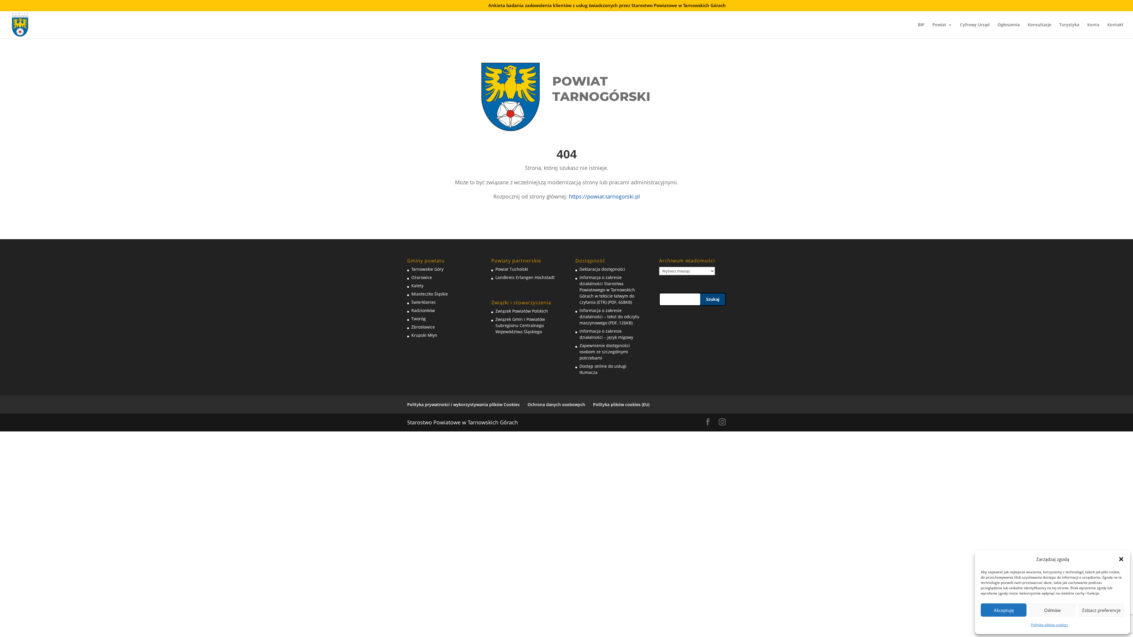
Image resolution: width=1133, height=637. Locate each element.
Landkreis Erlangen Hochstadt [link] (525, 277)
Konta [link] (1093, 25)
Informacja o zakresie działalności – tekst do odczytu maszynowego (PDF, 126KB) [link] (609, 317)
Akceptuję (1004, 610)
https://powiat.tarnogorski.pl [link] (604, 196)
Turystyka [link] (1069, 25)
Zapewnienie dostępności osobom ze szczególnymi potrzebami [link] (604, 352)
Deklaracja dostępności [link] (602, 269)
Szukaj (712, 299)
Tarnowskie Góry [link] (427, 269)
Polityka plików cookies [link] (1049, 624)
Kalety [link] (417, 285)
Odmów (1052, 610)
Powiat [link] (939, 25)
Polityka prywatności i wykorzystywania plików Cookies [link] (463, 404)
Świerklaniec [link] (423, 302)
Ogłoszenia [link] (1009, 25)
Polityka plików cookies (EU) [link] (621, 404)
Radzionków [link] (423, 310)
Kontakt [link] (1115, 25)
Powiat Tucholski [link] (511, 269)
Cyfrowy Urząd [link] (975, 25)
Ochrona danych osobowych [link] (556, 404)
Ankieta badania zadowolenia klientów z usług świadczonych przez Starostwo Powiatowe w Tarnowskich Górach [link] (607, 5)
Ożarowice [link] (421, 277)
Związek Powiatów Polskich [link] (521, 311)
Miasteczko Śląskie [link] (429, 294)
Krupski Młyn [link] (424, 335)
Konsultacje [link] (1039, 25)
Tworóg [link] (418, 318)
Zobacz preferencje (1101, 610)
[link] (20, 23)
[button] (1121, 559)
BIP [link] (921, 25)
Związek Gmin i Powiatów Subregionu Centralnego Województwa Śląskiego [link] (520, 325)
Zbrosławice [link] (423, 327)
